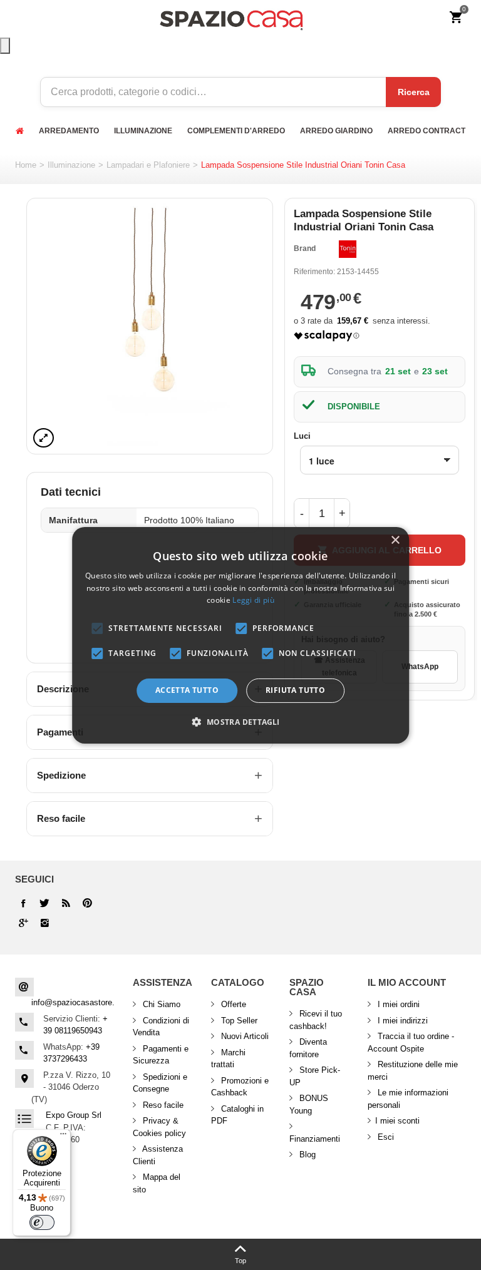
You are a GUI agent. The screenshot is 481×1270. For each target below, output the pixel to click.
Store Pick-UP (314, 1076)
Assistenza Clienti (158, 1155)
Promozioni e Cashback (240, 1087)
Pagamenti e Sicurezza (161, 1055)
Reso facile (61, 818)
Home (25, 165)
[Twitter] (44, 903)
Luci (303, 436)
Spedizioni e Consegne (160, 1083)
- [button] (302, 513)
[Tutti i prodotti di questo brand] (347, 249)
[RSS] (66, 903)
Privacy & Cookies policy (159, 1127)
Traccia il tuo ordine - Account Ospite (411, 1042)
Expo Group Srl (73, 1115)
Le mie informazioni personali (408, 1099)
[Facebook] (23, 903)
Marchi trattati (228, 1059)
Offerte (232, 1004)
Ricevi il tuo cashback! (315, 1020)
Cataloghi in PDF (237, 1115)
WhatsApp (419, 666)
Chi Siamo (160, 1004)
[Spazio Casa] (231, 18)
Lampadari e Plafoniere (148, 165)
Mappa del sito (156, 1183)
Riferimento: (314, 271)
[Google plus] (87, 903)
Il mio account (407, 982)
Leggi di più (253, 600)
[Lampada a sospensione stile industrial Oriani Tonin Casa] (149, 326)
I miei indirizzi (401, 1020)
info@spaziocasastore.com (80, 1002)
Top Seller (238, 1020)
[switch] (41, 1222)
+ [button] (342, 513)
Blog (306, 1154)
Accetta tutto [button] (187, 690)
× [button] (395, 540)
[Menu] (63, 1136)
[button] (240, 721)
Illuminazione (71, 165)
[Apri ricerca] (5, 46)
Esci (384, 1137)
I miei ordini (397, 1004)
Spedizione (61, 775)
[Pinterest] (23, 923)
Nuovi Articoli (244, 1036)
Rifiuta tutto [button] (295, 690)
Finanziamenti (314, 1139)
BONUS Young (308, 1104)
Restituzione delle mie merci (413, 1071)
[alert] (240, 634)
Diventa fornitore (308, 1048)
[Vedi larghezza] (43, 438)
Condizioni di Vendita (161, 1027)
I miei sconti (397, 1120)
